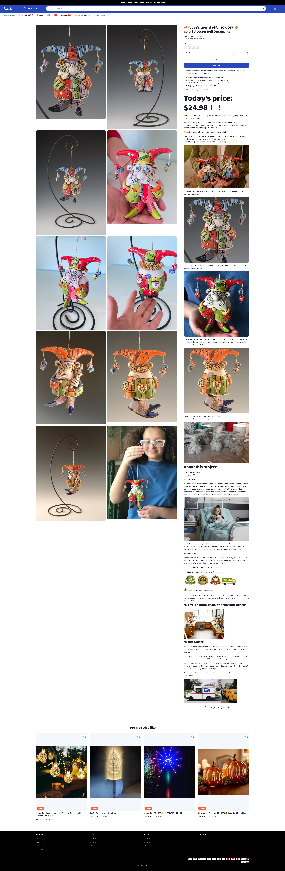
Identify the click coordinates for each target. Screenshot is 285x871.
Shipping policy (41, 846)
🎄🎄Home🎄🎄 (9, 15)
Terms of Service (41, 850)
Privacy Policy (40, 838)
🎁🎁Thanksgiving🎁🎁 (62, 15)
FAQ (91, 846)
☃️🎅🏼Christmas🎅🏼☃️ (25, 15)
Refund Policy (40, 842)
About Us (93, 838)
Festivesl (144, 865)
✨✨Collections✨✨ (82, 15)
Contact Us (93, 842)
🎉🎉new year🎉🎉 (44, 15)
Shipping (186, 38)
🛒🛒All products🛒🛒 (102, 15)
